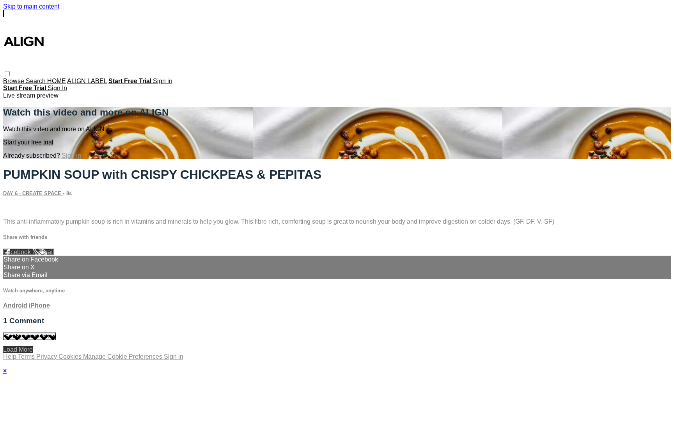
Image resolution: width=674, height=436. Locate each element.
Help (10, 356)
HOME (56, 81)
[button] (7, 73)
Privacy (47, 356)
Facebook (17, 252)
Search (36, 81)
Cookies (71, 356)
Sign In (57, 88)
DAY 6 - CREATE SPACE (33, 193)
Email (46, 252)
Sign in (162, 81)
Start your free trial (28, 142)
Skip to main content (31, 6)
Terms (27, 356)
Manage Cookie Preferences (123, 356)
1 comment (18, 208)
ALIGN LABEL (87, 81)
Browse (14, 81)
